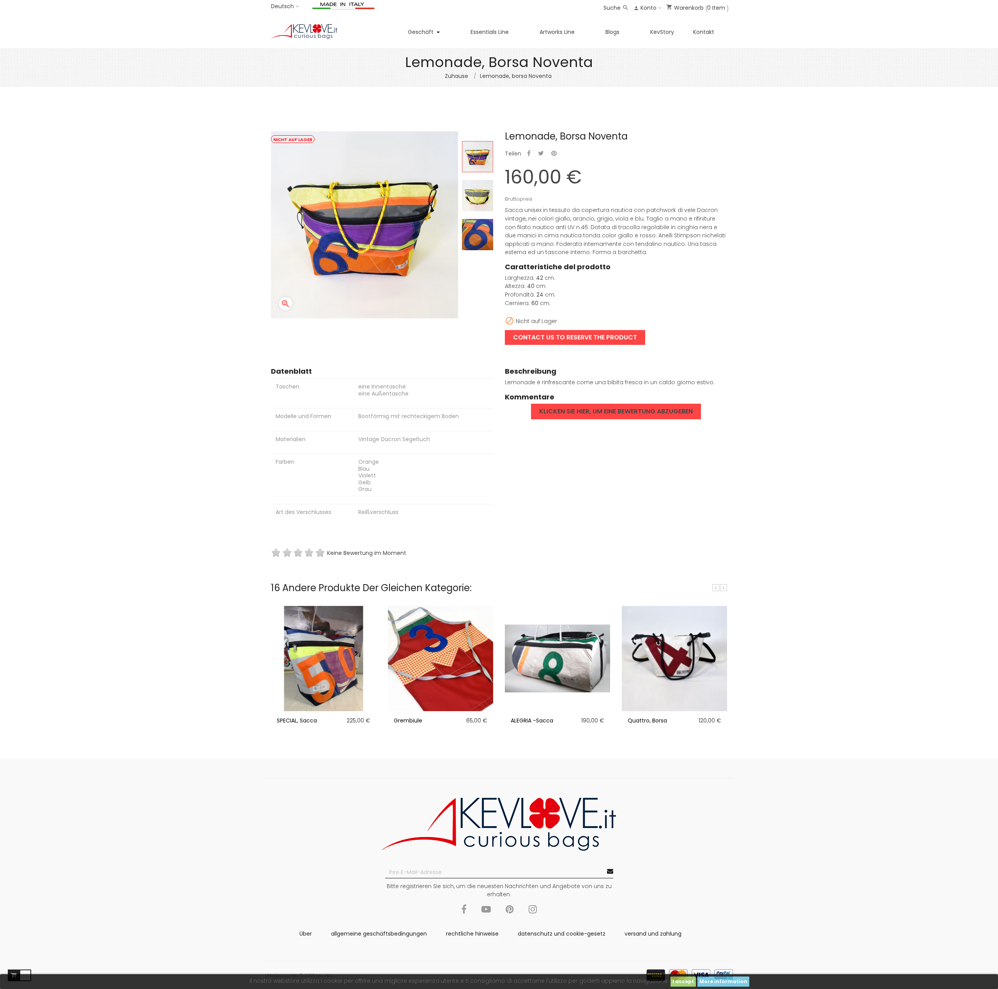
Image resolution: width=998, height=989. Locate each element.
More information (723, 981)
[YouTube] (486, 913)
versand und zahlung (653, 934)
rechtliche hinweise (472, 934)
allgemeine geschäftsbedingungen (379, 934)
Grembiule (408, 720)
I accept (683, 981)
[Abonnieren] (610, 871)
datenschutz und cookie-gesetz (561, 934)
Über (305, 934)
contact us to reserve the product (575, 337)
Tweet (541, 153)
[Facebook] (464, 913)
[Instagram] (533, 913)
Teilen (529, 153)
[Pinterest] (510, 913)
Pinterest (554, 153)
